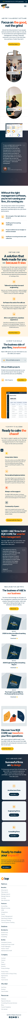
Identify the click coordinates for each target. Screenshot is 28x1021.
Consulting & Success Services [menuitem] (9, 1003)
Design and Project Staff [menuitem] (7, 944)
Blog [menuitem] (2, 1005)
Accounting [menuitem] (4, 906)
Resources (13, 608)
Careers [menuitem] (3, 960)
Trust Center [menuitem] (4, 979)
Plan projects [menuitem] (4, 892)
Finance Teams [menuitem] (5, 948)
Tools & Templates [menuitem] (6, 1007)
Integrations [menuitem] (4, 912)
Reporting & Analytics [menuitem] (6, 918)
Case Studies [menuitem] (4, 991)
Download (13, 638)
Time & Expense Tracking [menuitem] (7, 922)
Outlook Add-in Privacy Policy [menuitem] (9, 973)
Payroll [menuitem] (3, 914)
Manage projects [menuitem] (5, 894)
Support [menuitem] (3, 964)
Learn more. (21, 1)
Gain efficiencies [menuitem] (5, 900)
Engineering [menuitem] (4, 934)
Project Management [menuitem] (7, 916)
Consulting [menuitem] (4, 936)
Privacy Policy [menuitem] (4, 971)
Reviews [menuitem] (3, 989)
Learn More (21, 380)
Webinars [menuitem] (3, 999)
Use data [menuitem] (3, 898)
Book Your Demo (13, 44)
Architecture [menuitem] (4, 932)
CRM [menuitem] (2, 910)
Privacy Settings (5, 968)
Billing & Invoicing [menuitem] (5, 908)
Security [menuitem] (3, 966)
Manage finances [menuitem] (5, 896)
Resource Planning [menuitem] (6, 920)
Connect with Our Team (13, 520)
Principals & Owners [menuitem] (6, 942)
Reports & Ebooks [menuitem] (6, 1001)
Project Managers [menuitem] (6, 946)
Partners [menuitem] (3, 977)
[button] (11, 180)
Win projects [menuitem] (4, 890)
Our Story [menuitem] (3, 987)
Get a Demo (5, 867)
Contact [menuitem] (3, 958)
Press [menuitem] (2, 962)
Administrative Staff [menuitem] (6, 950)
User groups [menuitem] (4, 1009)
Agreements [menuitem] (4, 975)
